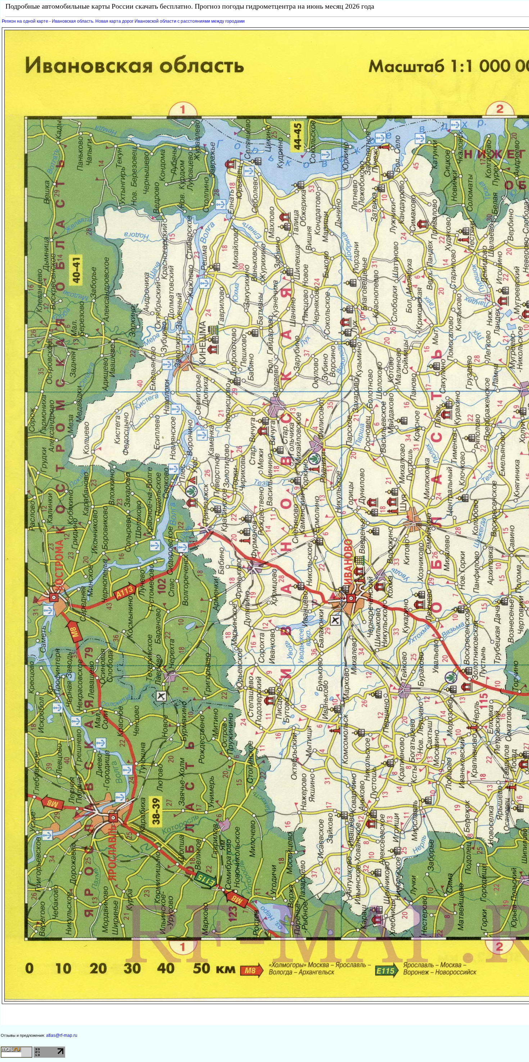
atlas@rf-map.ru (61, 1035)
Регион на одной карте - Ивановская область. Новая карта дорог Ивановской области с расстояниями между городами (123, 21)
